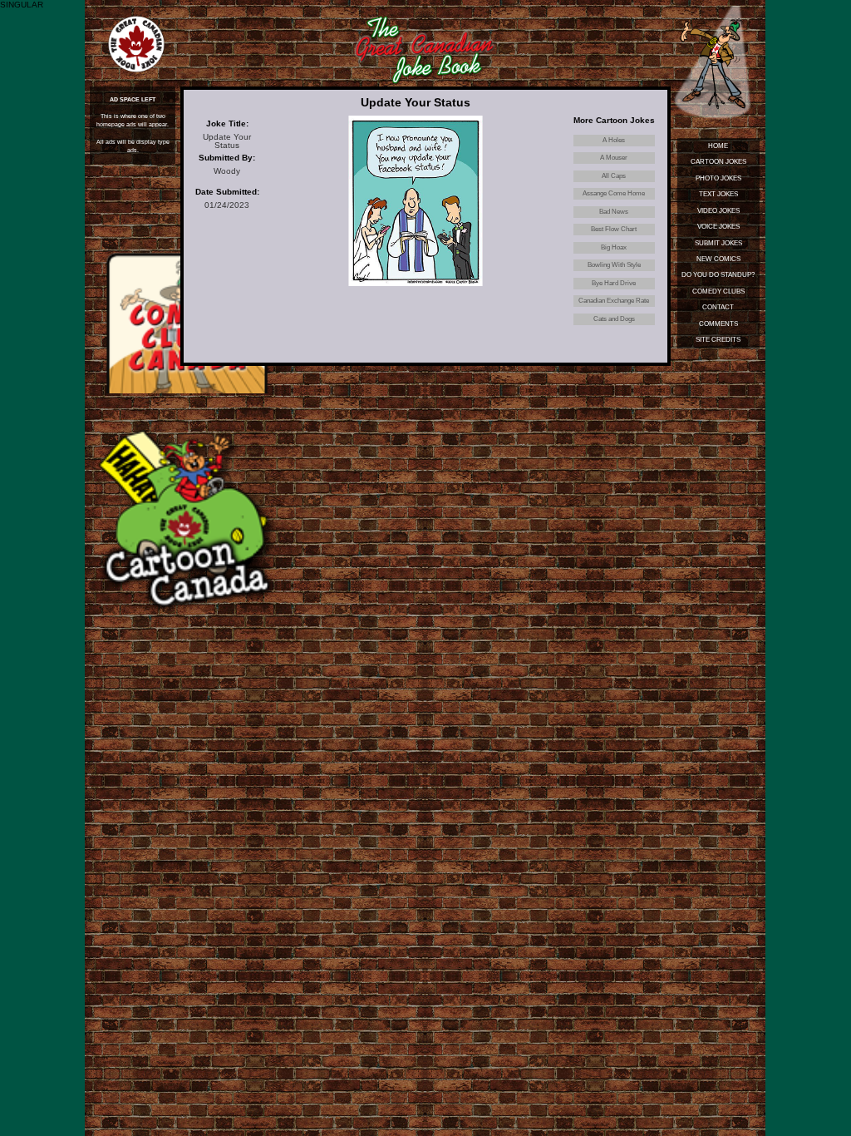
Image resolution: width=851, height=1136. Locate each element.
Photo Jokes (718, 178)
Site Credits (718, 339)
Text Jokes (718, 194)
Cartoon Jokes (718, 161)
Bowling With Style (614, 265)
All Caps (614, 176)
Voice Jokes (718, 226)
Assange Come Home (614, 193)
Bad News (613, 211)
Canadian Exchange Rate (613, 300)
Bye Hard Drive (614, 283)
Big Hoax (614, 247)
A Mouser (613, 157)
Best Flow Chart (614, 229)
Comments (718, 324)
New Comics (718, 259)
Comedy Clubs (718, 291)
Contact (718, 307)
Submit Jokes (718, 243)
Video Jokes (718, 211)
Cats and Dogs (614, 319)
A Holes (614, 140)
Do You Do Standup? (718, 275)
